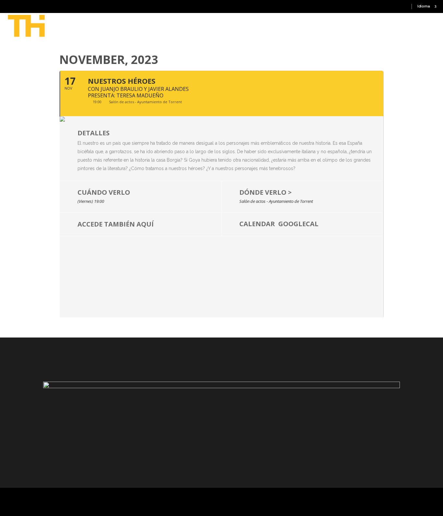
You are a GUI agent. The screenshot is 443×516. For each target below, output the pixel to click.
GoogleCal (298, 223)
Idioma (423, 6)
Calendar (257, 223)
